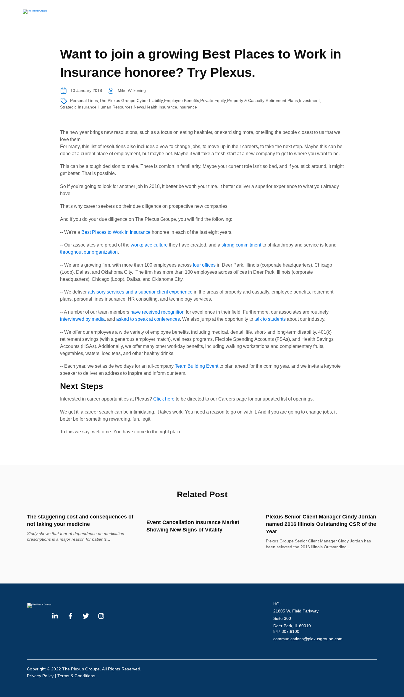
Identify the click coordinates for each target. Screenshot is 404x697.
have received (145, 312)
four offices (204, 265)
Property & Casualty (245, 100)
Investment (309, 100)
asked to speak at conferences (148, 319)
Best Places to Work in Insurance (116, 232)
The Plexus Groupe (117, 100)
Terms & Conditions (76, 675)
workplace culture (149, 244)
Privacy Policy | (42, 675)
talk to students (270, 319)
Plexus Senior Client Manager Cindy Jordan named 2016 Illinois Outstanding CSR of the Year (321, 524)
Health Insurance (161, 107)
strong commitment (241, 244)
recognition (173, 312)
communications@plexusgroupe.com (307, 638)
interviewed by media (82, 319)
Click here (163, 398)
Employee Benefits (181, 100)
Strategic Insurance (78, 107)
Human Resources (115, 107)
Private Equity (213, 100)
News (139, 107)
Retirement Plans (282, 100)
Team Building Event (197, 366)
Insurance (187, 107)
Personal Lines (84, 100)
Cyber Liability (150, 100)
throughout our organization (89, 252)
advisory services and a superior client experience (140, 291)
